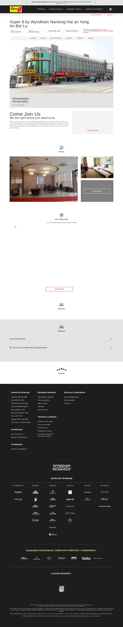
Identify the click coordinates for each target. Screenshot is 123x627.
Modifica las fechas (97, 31)
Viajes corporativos (44, 400)
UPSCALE (87, 485)
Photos (43, 38)
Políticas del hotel (92, 130)
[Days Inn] (35, 492)
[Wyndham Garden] (53, 506)
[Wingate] (53, 499)
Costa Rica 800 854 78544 (19, 406)
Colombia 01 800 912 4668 (19, 403)
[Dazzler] (70, 506)
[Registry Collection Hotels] (105, 492)
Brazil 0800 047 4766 (17, 400)
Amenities (69, 38)
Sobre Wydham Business (46, 397)
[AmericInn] (53, 513)
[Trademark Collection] (87, 499)
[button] (27, 3)
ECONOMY (35, 485)
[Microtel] (35, 506)
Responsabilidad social (71, 397)
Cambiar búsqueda (96, 14)
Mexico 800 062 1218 (18, 409)
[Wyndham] (87, 492)
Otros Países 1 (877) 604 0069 (20, 422)
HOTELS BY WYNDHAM (61, 478)
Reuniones (41, 406)
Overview (33, 38)
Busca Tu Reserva (17, 434)
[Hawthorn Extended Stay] (18, 492)
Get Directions (59, 289)
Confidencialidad (81, 606)
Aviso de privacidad (44, 424)
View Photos (97, 191)
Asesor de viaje (42, 409)
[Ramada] (53, 528)
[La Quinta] (53, 492)
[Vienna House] (70, 513)
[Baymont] (53, 520)
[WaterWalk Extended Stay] (18, 499)
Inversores (67, 403)
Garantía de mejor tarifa (45, 421)
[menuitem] (42, 9)
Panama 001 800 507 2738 (19, 413)
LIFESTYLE (70, 485)
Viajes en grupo (42, 403)
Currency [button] (109, 14)
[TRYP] (70, 492)
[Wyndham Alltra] (70, 520)
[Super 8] (35, 499)
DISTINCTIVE (105, 485)
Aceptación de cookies (45, 431)
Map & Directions (55, 38)
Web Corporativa (69, 400)
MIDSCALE (52, 485)
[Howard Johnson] (35, 513)
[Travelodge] (35, 520)
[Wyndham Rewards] (61, 467)
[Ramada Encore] (53, 535)
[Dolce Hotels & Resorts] (105, 499)
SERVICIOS (80, 38)
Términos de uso (43, 428)
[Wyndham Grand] (105, 506)
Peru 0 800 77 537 (17, 416)
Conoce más (63, 3)
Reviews (90, 38)
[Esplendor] (70, 499)
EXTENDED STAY (18, 485)
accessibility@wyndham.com (91, 608)
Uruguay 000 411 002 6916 (19, 419)
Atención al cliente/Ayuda (19, 437)
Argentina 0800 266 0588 (19, 397)
